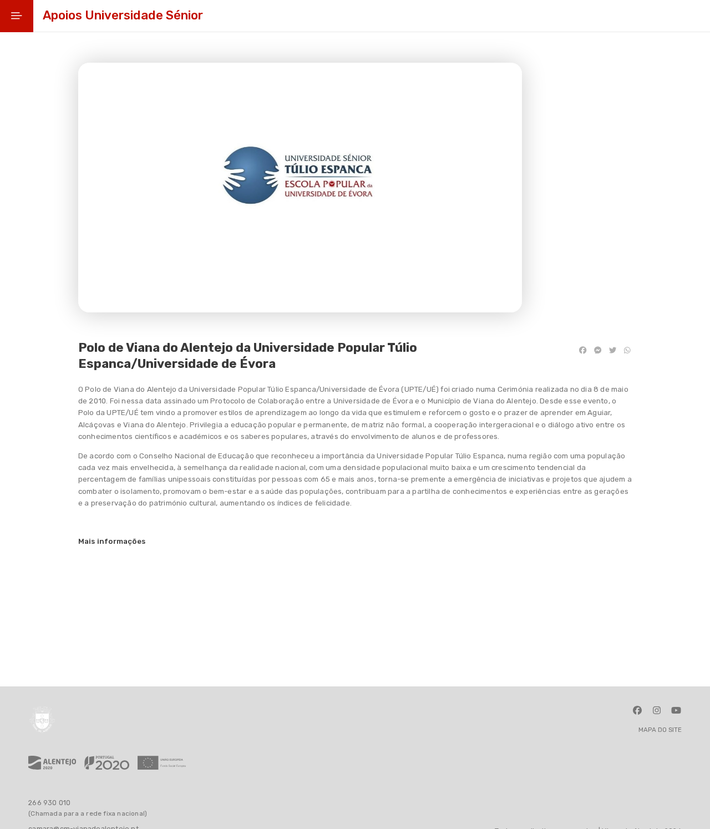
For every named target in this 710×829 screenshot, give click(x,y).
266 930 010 (49, 802)
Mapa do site (660, 730)
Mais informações (111, 541)
